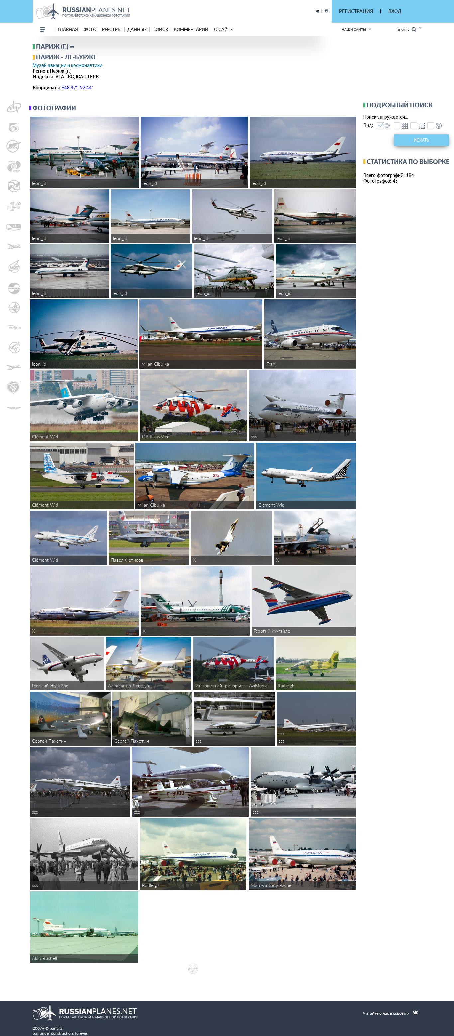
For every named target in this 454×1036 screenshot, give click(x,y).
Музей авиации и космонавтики (67, 65)
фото (90, 29)
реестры (112, 29)
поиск (160, 29)
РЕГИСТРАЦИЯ (356, 11)
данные (137, 29)
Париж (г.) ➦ (55, 46)
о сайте (223, 29)
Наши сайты (354, 29)
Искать (421, 140)
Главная (68, 29)
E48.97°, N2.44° (77, 87)
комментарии (191, 29)
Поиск (404, 30)
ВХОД (394, 11)
